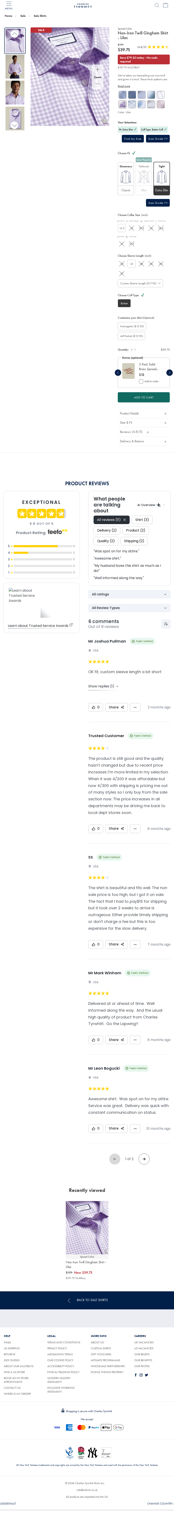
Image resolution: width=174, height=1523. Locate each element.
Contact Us (12, 1388)
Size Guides (12, 1360)
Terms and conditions (63, 1342)
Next (14, 125)
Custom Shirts (101, 1348)
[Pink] (161, 104)
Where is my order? (17, 1394)
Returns (9, 1354)
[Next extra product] (169, 372)
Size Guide (156, 139)
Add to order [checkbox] (151, 381)
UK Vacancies (144, 1342)
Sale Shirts (40, 16)
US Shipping (12, 1348)
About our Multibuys (19, 1366)
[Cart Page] (165, 5)
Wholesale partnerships (108, 1366)
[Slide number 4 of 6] (15, 118)
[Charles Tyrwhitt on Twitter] (147, 1375)
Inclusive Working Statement (61, 1389)
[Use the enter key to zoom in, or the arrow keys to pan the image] (98, 70)
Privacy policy (57, 1348)
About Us (97, 1342)
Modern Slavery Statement (58, 1380)
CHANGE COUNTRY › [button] (160, 1503)
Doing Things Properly (107, 1372)
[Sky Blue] (151, 95)
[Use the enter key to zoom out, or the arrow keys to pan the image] (98, 84)
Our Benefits (143, 1360)
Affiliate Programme (105, 1360)
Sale (23, 16)
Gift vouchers (101, 1354)
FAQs (7, 1342)
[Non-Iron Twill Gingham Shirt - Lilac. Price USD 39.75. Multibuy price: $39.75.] (87, 1227)
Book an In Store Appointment (16, 1380)
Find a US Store (14, 1372)
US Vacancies (143, 1348)
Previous (14, 34)
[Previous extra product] (118, 372)
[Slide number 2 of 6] (15, 66)
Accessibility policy (60, 1366)
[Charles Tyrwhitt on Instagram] (142, 1375)
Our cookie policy (60, 1360)
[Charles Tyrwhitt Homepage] (83, 5)
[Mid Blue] (122, 95)
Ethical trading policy (63, 1372)
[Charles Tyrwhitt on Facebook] (136, 1375)
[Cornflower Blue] (132, 104)
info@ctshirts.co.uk (87, 1490)
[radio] (126, 178)
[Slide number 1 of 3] (128, 371)
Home (8, 16)
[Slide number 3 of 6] (15, 92)
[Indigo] (151, 104)
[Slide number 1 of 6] (15, 40)
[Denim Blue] (132, 95)
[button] (133, 138)
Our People (142, 1366)
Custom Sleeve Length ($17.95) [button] (138, 283)
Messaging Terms (60, 1354)
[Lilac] (161, 95)
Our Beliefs (142, 1354)
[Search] (157, 5)
